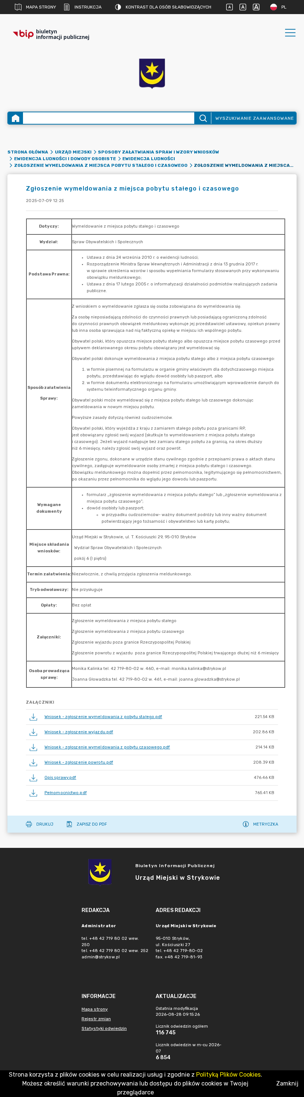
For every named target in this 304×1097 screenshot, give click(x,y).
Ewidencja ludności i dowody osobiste (65, 158)
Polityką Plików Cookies (228, 1074)
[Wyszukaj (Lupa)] (202, 118)
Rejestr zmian (96, 1018)
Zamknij (287, 1083)
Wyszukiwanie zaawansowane (254, 118)
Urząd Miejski (73, 152)
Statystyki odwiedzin (104, 1028)
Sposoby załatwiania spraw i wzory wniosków (158, 152)
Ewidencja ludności (148, 158)
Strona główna (27, 152)
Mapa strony (41, 7)
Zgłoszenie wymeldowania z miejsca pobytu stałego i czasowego (101, 165)
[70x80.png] (152, 74)
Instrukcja (88, 7)
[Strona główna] (15, 118)
